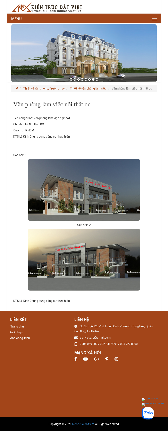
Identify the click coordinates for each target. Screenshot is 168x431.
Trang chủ (17, 326)
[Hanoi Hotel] (47, 6)
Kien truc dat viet (83, 424)
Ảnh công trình (20, 338)
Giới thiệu (16, 332)
